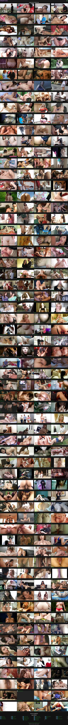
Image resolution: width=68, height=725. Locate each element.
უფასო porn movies (26, 717)
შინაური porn (3, 716)
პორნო (58, 717)
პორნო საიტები (3, 717)
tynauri (47, 717)
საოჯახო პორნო (26, 716)
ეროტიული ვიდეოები (38, 717)
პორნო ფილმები (48, 716)
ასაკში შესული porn (37, 716)
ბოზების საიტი (4, 0)
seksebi (14, 717)
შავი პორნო (14, 716)
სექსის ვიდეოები (60, 716)
